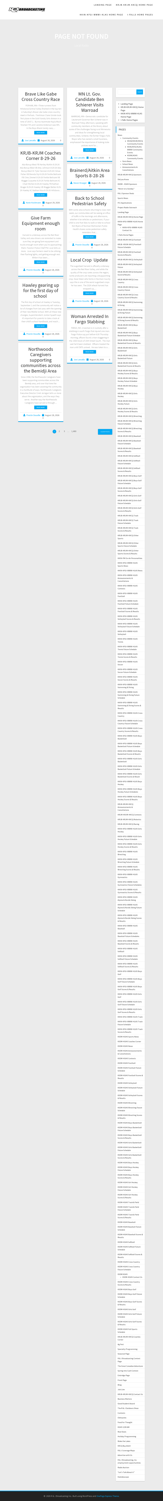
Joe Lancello (30, 140)
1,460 (73, 430)
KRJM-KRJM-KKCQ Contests (130, 814)
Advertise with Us (125, 1455)
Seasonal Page (123, 1354)
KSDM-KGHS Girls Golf (127, 1309)
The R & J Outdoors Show (128, 1408)
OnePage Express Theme (108, 1496)
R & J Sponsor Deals (126, 193)
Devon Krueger (80, 183)
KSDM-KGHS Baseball (127, 1222)
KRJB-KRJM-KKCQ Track (128, 515)
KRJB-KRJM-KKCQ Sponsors (129, 174)
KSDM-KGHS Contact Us (132, 1277)
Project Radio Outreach (127, 207)
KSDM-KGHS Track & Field (128, 1202)
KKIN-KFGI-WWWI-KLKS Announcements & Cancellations (128, 578)
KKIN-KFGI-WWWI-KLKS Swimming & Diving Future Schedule (128, 695)
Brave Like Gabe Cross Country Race (41, 96)
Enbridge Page (124, 1375)
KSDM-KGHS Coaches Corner (129, 1041)
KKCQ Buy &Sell (124, 1446)
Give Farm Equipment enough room (41, 223)
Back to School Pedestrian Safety (89, 201)
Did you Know (123, 179)
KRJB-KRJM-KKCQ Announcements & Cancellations (125, 807)
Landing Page (103, 4)
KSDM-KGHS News (125, 1046)
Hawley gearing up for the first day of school (40, 290)
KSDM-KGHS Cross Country (129, 1262)
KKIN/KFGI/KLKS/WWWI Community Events (135, 150)
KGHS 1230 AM (123, 1427)
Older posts (105, 432)
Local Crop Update (89, 260)
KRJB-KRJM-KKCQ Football (129, 240)
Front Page (122, 1380)
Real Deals (122, 1432)
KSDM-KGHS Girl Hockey (128, 1182)
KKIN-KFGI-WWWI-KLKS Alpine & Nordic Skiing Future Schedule (130, 907)
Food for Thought (125, 1422)
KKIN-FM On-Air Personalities (130, 558)
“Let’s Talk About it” (126, 1472)
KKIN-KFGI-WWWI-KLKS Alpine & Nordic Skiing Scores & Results (130, 918)
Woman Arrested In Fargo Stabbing (89, 319)
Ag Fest (121, 1344)
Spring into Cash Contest (128, 1371)
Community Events (130, 138)
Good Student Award (126, 1403)
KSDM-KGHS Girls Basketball (130, 1142)
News (120, 135)
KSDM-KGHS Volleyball (127, 1083)
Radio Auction (123, 1467)
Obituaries (122, 1417)
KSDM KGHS (123, 1274)
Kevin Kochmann (33, 202)
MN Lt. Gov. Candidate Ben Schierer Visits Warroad (89, 102)
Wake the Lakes (124, 1441)
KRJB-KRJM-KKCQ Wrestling (130, 416)
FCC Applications (125, 203)
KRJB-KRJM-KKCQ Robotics (129, 819)
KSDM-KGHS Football (127, 1063)
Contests (121, 1413)
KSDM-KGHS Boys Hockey (128, 1162)
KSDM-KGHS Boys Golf (127, 1289)
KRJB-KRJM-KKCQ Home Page (134, 4)
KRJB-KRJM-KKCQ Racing (128, 824)
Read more (41, 133)
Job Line (121, 1389)
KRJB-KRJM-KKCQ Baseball (129, 436)
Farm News (126, 161)
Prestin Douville (82, 244)
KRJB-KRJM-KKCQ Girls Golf (129, 495)
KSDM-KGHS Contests (127, 1058)
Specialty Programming (127, 1349)
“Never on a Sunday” (126, 189)
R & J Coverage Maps (126, 1450)
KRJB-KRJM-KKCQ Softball (129, 456)
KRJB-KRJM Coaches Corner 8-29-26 (40, 155)
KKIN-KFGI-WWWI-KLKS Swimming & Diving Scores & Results (129, 705)
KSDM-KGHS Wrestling (127, 1103)
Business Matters (125, 1399)
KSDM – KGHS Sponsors (127, 184)
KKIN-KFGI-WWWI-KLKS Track (130, 1017)
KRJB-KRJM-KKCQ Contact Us (130, 1394)
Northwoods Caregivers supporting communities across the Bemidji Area (41, 360)
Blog (120, 1385)
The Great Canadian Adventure (130, 1366)
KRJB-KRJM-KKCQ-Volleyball (130, 259)
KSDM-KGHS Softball (126, 1242)
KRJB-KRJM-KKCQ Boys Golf (130, 476)
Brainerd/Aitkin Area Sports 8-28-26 (90, 173)
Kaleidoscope (123, 1477)
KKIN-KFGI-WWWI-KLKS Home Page (101, 14)
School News (127, 164)
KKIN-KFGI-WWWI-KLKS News (130, 570)
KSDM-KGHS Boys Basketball (130, 1123)
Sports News (123, 198)
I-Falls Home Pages (140, 14)
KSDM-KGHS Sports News (128, 1036)
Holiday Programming (127, 1436)
